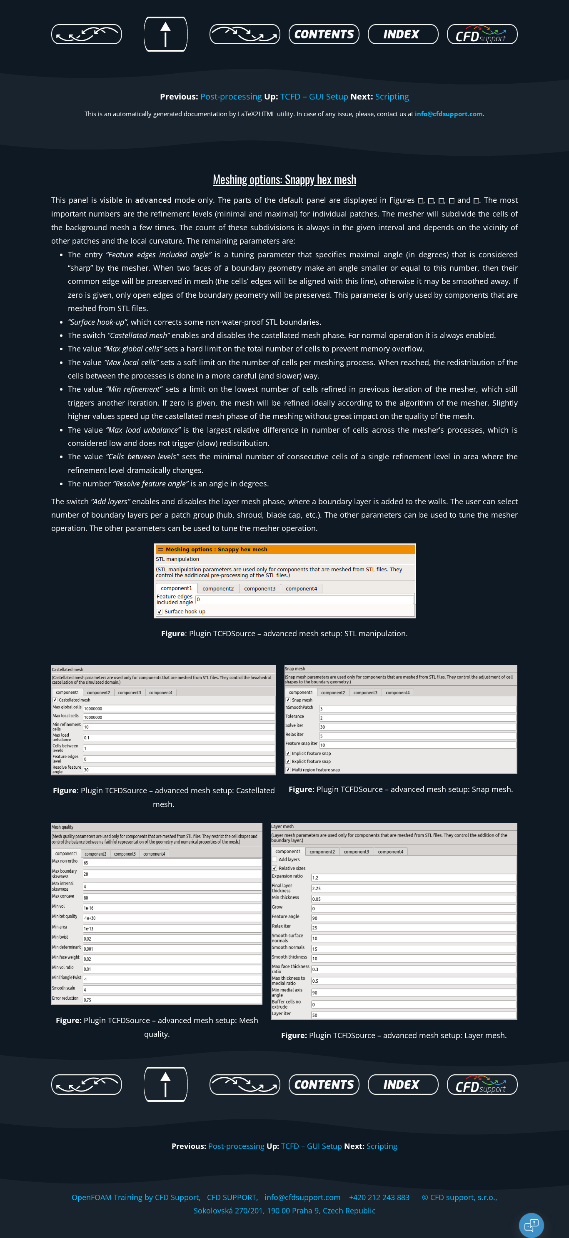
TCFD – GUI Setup (314, 96)
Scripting (392, 96)
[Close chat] (531, 1225)
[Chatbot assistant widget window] (450, 1037)
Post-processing (231, 96)
